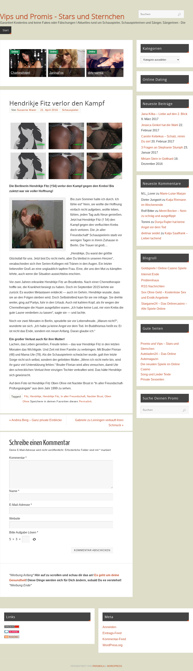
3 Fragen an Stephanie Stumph (162, 147)
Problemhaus (150, 280)
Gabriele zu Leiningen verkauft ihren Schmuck (99, 422)
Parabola (98, 666)
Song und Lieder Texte (156, 374)
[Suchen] (179, 14)
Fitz (26, 396)
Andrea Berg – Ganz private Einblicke (35, 420)
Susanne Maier (26, 110)
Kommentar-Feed (114, 639)
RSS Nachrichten (153, 286)
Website (14, 518)
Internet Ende (150, 274)
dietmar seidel (150, 233)
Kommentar (18, 457)
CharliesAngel (20, 72)
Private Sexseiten (152, 379)
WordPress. (115, 666)
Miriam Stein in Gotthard (157, 158)
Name (14, 491)
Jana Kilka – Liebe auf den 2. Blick (164, 114)
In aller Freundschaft (73, 396)
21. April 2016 (49, 110)
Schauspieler (70, 110)
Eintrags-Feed (112, 633)
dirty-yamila (95, 72)
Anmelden (109, 627)
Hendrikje (35, 396)
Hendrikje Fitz (51, 396)
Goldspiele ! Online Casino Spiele (164, 268)
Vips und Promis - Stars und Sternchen (62, 16)
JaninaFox (56, 72)
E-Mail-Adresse (20, 504)
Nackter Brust (95, 396)
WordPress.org (113, 645)
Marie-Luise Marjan (173, 193)
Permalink (85, 401)
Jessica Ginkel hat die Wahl (159, 125)
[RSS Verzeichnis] (11, 637)
